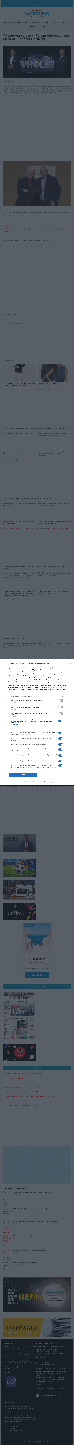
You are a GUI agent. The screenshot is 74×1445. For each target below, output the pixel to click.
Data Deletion (26, 782)
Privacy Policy (48, 782)
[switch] (60, 700)
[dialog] (37, 722)
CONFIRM (23, 775)
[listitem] (37, 696)
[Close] (70, 663)
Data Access (37, 782)
